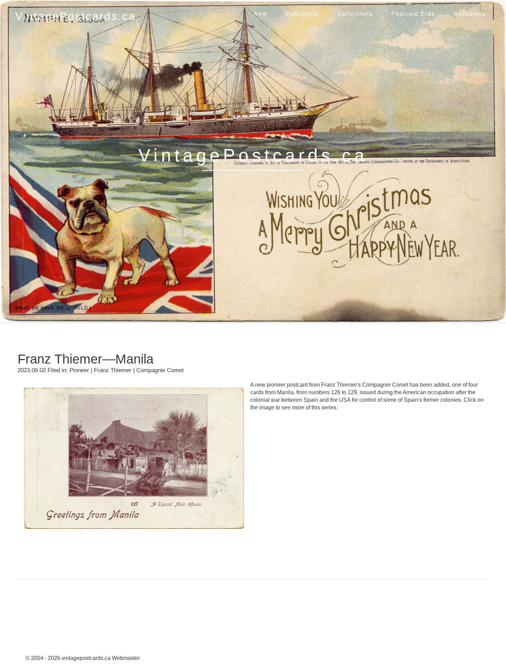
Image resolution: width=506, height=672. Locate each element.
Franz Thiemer (112, 370)
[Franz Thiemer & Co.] (134, 534)
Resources (469, 14)
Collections (355, 14)
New (260, 14)
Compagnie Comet (160, 370)
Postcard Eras (413, 14)
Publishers (302, 14)
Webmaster (126, 658)
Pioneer (79, 370)
